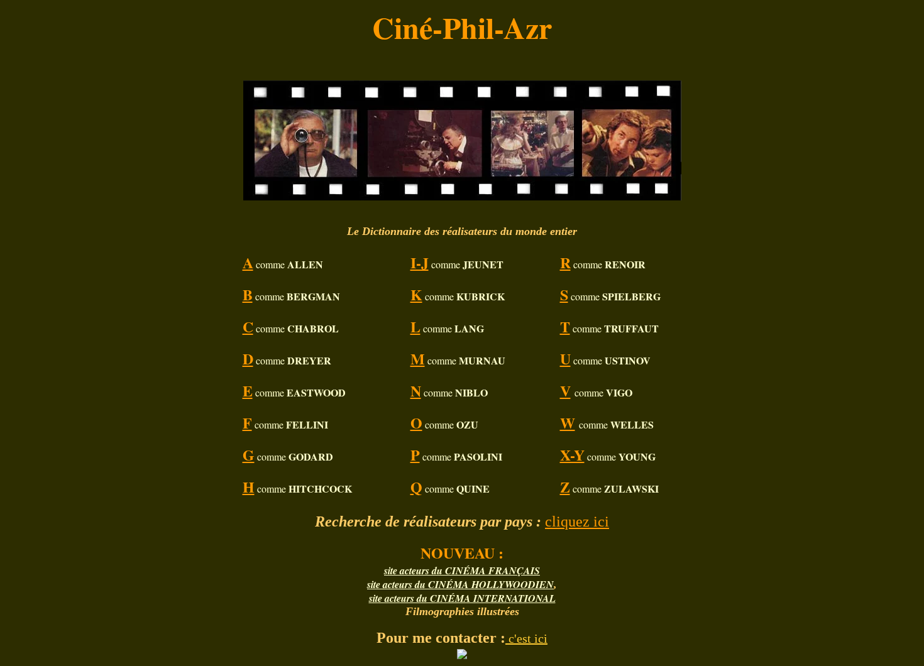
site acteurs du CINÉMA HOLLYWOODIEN (460, 584)
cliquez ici (577, 521)
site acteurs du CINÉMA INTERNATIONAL (462, 598)
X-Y (572, 455)
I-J (419, 262)
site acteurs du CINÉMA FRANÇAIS (462, 570)
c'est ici (526, 638)
